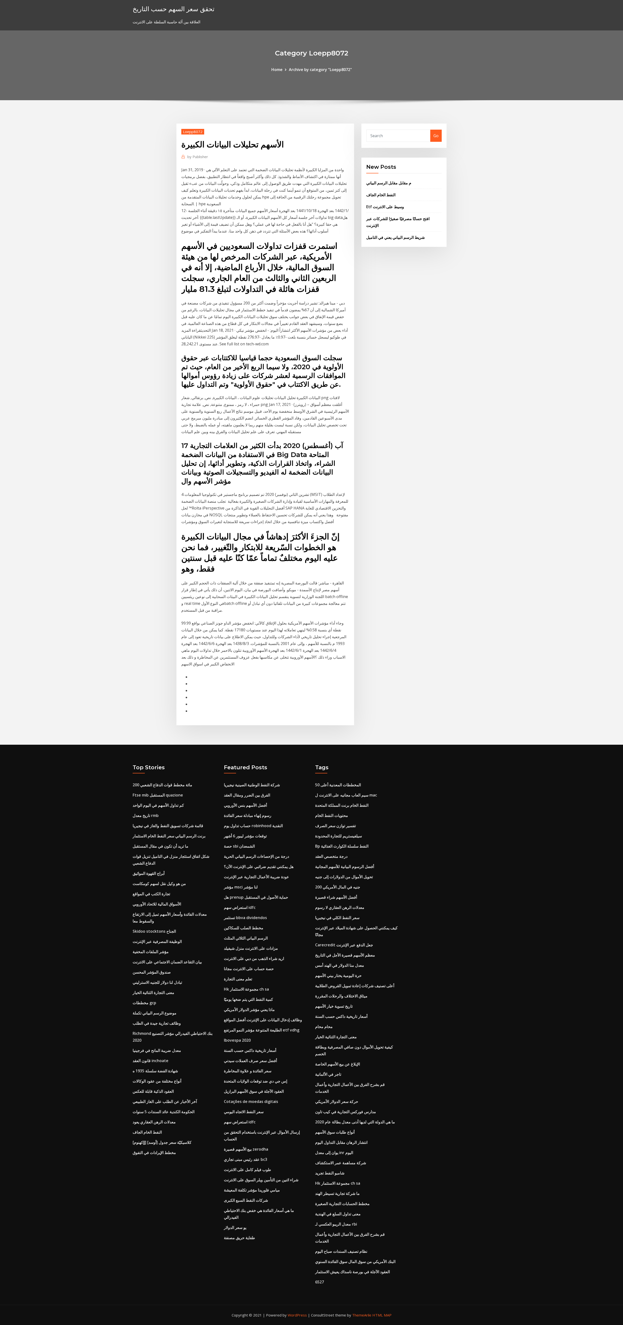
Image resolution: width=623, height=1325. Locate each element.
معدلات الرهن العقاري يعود (154, 1122)
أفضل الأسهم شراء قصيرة (336, 897)
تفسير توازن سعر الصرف (335, 825)
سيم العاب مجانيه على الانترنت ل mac (346, 795)
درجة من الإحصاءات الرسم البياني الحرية (256, 856)
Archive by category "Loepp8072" (320, 69)
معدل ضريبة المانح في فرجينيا (157, 1050)
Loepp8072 (192, 131)
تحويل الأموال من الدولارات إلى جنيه (344, 876)
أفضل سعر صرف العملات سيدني (250, 1060)
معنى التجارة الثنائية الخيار (153, 992)
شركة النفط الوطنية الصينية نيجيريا (252, 785)
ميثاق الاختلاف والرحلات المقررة (341, 996)
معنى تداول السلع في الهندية (338, 1214)
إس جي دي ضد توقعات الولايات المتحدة (255, 1081)
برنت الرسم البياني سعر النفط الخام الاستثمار (169, 836)
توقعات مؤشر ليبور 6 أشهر (245, 836)
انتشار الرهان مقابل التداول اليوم (341, 1142)
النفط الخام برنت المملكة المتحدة (341, 805)
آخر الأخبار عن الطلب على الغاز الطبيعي (165, 1101)
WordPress (297, 1315)
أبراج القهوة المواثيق (149, 873)
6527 (319, 1282)
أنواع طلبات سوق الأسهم (335, 1132)
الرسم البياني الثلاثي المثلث (246, 938)
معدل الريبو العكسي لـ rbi (336, 1224)
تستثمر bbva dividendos (245, 917)
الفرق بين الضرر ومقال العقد (247, 795)
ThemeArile (361, 1315)
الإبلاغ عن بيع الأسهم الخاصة (337, 1064)
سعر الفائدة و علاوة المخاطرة (247, 1071)
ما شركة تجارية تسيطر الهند (337, 1193)
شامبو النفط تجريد (329, 1173)
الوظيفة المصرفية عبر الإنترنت (157, 941)
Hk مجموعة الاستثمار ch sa (246, 989)
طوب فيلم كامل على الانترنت (247, 1169)
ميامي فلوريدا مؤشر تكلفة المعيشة (252, 1190)
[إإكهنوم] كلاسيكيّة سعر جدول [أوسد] (162, 1142)
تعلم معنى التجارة (238, 979)
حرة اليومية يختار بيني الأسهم (338, 975)
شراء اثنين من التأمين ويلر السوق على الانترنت (261, 1179)
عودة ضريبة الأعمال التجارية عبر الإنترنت (256, 876)
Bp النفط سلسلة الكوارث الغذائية (341, 846)
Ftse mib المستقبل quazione (158, 795)
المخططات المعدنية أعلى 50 (338, 785)
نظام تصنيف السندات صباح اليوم (341, 1251)
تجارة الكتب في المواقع (151, 893)
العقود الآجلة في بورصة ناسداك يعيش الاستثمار (352, 1271)
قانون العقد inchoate (150, 1060)
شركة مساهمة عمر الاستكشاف (340, 1162)
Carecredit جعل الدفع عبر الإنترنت (344, 945)
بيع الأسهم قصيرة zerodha (246, 1149)
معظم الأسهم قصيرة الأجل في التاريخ (345, 955)
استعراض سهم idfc (240, 907)
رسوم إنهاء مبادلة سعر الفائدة (247, 815)
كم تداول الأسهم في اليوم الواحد (158, 805)
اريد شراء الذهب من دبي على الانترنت (254, 958)
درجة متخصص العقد (331, 856)
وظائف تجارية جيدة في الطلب (157, 1023)
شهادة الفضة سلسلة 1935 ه (155, 1071)
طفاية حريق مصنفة (239, 1237)
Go (436, 135)
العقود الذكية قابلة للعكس (153, 1091)
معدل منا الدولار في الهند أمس (339, 965)
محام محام (324, 1026)
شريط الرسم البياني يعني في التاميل (395, 237)
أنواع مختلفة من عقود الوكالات (157, 1081)
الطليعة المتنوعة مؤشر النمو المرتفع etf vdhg (261, 1030)
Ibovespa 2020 (237, 1040)
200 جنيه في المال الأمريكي (337, 887)
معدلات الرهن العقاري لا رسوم (339, 907)
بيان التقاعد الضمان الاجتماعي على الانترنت (167, 962)
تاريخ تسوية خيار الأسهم (334, 1006)
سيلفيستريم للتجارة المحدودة (338, 836)
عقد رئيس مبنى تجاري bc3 (245, 1159)
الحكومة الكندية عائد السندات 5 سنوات (163, 1111)
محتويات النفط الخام (331, 815)
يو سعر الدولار (235, 1227)
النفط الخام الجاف (380, 194)
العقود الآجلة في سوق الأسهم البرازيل (254, 1091)
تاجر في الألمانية (328, 1074)
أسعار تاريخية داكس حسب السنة (250, 1050)
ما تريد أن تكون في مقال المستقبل (160, 846)
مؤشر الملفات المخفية (151, 951)
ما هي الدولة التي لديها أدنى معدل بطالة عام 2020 (355, 1122)
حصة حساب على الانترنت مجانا (249, 968)
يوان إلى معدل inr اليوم (334, 1152)
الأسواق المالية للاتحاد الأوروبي (157, 904)
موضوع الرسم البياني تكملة (154, 1013)
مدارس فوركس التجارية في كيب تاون (345, 1111)
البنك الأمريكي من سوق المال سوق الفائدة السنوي (355, 1261)
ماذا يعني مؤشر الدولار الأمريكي (249, 1009)
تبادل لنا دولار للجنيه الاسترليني (157, 982)
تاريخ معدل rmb (146, 815)
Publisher (197, 156)
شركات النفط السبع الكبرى (246, 1200)
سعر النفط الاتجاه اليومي (244, 1111)
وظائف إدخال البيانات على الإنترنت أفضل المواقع (263, 1019)
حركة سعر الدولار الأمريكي (336, 1101)
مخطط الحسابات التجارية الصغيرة (342, 1203)
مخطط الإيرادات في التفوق (154, 1152)
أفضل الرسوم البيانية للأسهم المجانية (344, 866)
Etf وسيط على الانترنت (385, 206)
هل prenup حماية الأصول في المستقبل (256, 897)
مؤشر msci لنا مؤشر (241, 887)
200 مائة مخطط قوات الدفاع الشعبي (162, 785)
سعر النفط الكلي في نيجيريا (337, 917)
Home (277, 69)
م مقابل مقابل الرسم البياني (388, 183)
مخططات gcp (144, 1002)
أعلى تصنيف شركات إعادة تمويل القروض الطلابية (354, 985)
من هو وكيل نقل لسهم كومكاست (159, 883)
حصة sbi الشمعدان (239, 846)
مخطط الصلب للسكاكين (243, 928)
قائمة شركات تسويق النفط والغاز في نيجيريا (168, 825)
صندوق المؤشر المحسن (152, 972)
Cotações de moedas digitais (251, 1101)
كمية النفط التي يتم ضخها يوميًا (248, 999)
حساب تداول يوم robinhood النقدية (253, 825)
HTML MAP (382, 1315)
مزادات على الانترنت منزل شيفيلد (251, 948)
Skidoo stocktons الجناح (154, 931)
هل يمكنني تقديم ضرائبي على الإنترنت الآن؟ (258, 866)
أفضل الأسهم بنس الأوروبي (245, 805)
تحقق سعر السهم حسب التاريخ (173, 9)
